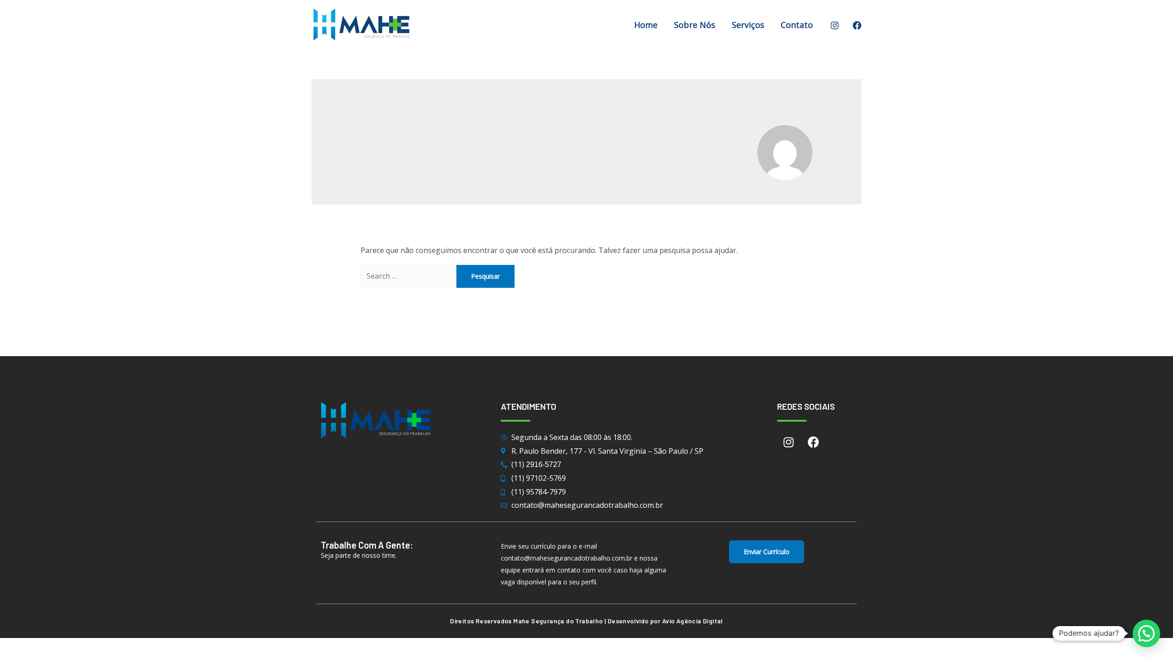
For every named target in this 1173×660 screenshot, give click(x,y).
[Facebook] (857, 25)
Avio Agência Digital (692, 621)
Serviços (748, 24)
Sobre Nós (694, 24)
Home (646, 24)
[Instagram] (834, 25)
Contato (797, 24)
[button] (766, 551)
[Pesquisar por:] (408, 276)
